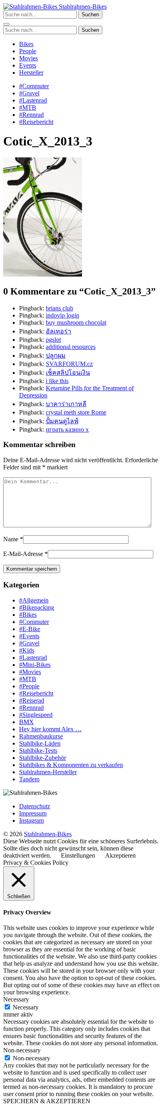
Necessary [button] (16, 999)
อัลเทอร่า (58, 331)
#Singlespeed (36, 714)
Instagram (31, 820)
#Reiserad (31, 700)
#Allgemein (34, 600)
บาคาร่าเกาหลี (66, 404)
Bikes (26, 44)
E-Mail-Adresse (23, 553)
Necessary (26, 1007)
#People (29, 686)
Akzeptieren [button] (120, 855)
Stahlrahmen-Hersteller (48, 772)
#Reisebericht (36, 121)
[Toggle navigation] (6, 24)
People (27, 51)
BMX (26, 722)
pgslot (53, 339)
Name (10, 539)
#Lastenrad (33, 100)
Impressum (33, 813)
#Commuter (34, 86)
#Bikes (28, 614)
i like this (57, 381)
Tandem (29, 779)
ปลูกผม (56, 355)
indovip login (62, 315)
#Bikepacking (36, 607)
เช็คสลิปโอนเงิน (68, 372)
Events (27, 65)
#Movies (30, 671)
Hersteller (31, 72)
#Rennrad (31, 114)
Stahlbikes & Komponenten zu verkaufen (71, 764)
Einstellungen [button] (78, 855)
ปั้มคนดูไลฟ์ (62, 421)
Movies (28, 58)
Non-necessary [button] (22, 1050)
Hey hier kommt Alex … (50, 729)
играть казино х (67, 429)
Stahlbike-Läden (40, 743)
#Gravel (29, 93)
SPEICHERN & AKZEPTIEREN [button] (46, 1101)
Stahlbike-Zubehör (42, 757)
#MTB (27, 107)
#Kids (26, 650)
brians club (59, 308)
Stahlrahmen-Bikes (82, 6)
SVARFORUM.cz (69, 363)
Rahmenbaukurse (41, 736)
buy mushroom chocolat (76, 322)
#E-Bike (29, 629)
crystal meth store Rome (76, 412)
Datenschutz (34, 806)
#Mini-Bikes (35, 664)
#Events (29, 636)
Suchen (90, 14)
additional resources (71, 346)
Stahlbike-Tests (38, 750)
